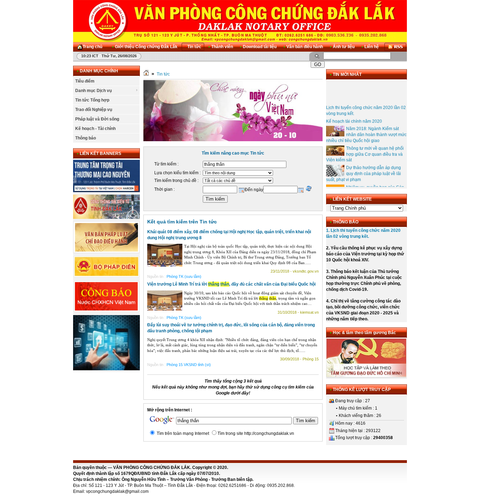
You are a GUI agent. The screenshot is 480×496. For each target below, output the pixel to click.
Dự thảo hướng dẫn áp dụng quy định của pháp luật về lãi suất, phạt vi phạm (363, 169)
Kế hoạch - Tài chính (95, 128)
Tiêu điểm (85, 81)
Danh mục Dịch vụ (93, 90)
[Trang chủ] (146, 74)
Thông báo (85, 138)
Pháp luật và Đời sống (97, 119)
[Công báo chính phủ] (106, 311)
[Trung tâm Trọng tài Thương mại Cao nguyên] (106, 190)
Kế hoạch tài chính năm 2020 (354, 116)
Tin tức (163, 74)
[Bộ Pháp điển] (106, 276)
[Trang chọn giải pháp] (106, 368)
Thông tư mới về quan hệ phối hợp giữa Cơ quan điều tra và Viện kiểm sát (365, 150)
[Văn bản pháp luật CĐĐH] (106, 251)
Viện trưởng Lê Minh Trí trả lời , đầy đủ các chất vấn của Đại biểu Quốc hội (231, 284)
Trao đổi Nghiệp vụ (93, 109)
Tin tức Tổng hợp (92, 100)
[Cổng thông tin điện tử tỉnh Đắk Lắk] (106, 217)
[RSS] (395, 47)
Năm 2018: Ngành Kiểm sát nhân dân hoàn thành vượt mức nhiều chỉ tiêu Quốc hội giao (366, 130)
